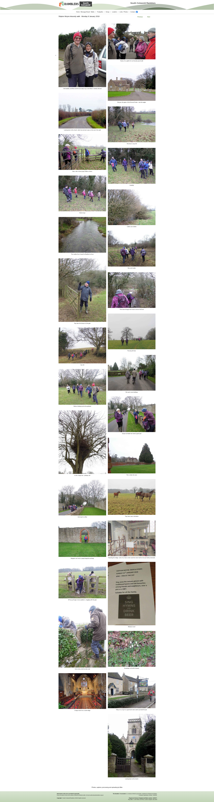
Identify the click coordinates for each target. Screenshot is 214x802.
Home (78, 12)
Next (148, 17)
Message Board (85, 12)
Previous (140, 17)
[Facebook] (136, 11)
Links (121, 12)
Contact (132, 12)
